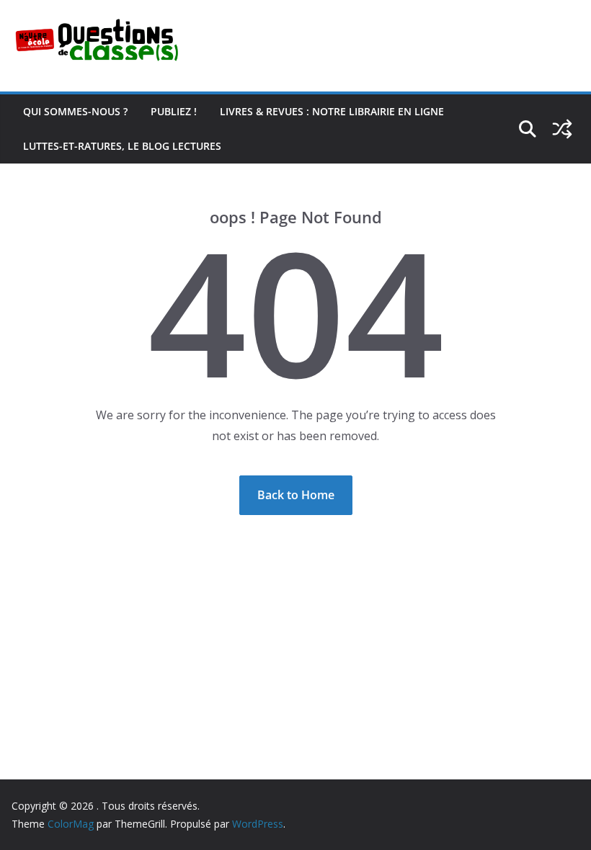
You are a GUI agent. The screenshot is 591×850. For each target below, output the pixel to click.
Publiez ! (174, 111)
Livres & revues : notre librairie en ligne (332, 111)
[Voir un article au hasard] (562, 129)
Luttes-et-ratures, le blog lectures (122, 146)
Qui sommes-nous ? (75, 111)
